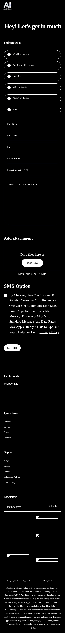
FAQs (6, 460)
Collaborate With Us (12, 477)
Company (8, 421)
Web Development (21, 54)
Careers (7, 466)
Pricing (7, 432)
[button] (60, 6)
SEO (15, 109)
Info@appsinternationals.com (18, 389)
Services (7, 427)
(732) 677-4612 (11, 383)
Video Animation (20, 87)
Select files (32, 262)
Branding (17, 76)
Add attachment (18, 238)
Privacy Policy (50, 332)
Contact (7, 471)
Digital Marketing (21, 98)
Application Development (24, 65)
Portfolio (7, 438)
